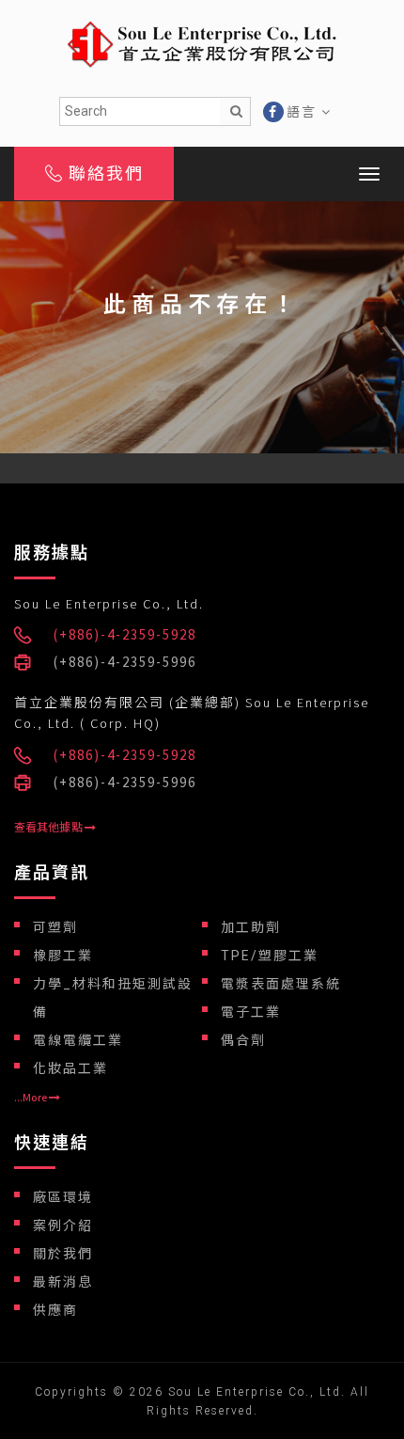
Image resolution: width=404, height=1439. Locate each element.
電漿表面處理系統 (281, 983)
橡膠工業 (63, 955)
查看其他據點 (49, 827)
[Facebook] (273, 112)
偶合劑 (243, 1040)
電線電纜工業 (78, 1040)
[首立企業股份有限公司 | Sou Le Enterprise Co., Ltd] (202, 42)
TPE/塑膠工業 (270, 955)
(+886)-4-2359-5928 (125, 634)
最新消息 (63, 1281)
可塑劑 (55, 927)
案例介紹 (63, 1225)
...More (31, 1097)
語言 (304, 111)
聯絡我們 (103, 173)
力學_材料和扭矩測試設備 (113, 998)
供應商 (55, 1310)
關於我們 (63, 1253)
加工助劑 (251, 927)
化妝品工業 (70, 1068)
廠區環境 (63, 1197)
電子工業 (251, 1012)
